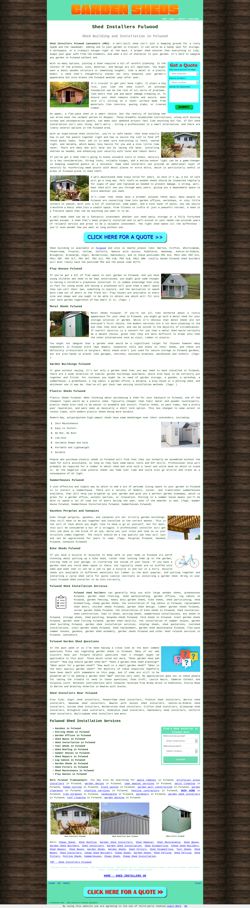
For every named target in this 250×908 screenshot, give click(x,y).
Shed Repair (58, 849)
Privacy (198, 883)
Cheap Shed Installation (139, 856)
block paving (109, 787)
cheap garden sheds (106, 603)
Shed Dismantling (156, 846)
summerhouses (191, 490)
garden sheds (136, 599)
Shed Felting (162, 853)
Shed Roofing (87, 842)
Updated (66, 883)
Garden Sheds (96, 849)
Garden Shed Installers (116, 842)
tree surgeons (72, 794)
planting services (97, 790)
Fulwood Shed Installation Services (85, 721)
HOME (164, 19)
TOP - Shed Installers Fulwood (70, 862)
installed (103, 282)
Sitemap (52, 883)
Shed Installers (93, 846)
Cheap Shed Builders (185, 846)
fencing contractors (145, 790)
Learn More (174, 906)
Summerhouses (92, 856)
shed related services (180, 631)
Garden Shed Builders (64, 846)
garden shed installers (184, 794)
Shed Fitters (138, 849)
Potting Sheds (72, 856)
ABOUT (172, 19)
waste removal (146, 780)
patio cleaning (185, 783)
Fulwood (101, 248)
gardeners (142, 794)
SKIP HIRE (188, 790)
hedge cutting (72, 787)
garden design (94, 783)
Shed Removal (145, 842)
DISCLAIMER (193, 19)
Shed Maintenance (168, 842)
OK (185, 906)
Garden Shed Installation (124, 846)
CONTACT (181, 19)
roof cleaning (76, 797)
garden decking (114, 797)
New (59, 883)
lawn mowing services (139, 783)
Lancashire (70, 635)
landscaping (109, 794)
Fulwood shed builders (90, 592)
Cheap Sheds (67, 842)
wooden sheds (171, 592)
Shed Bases (191, 842)
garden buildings (118, 374)
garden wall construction (155, 787)
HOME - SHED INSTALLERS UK (125, 875)
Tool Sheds (183, 849)
